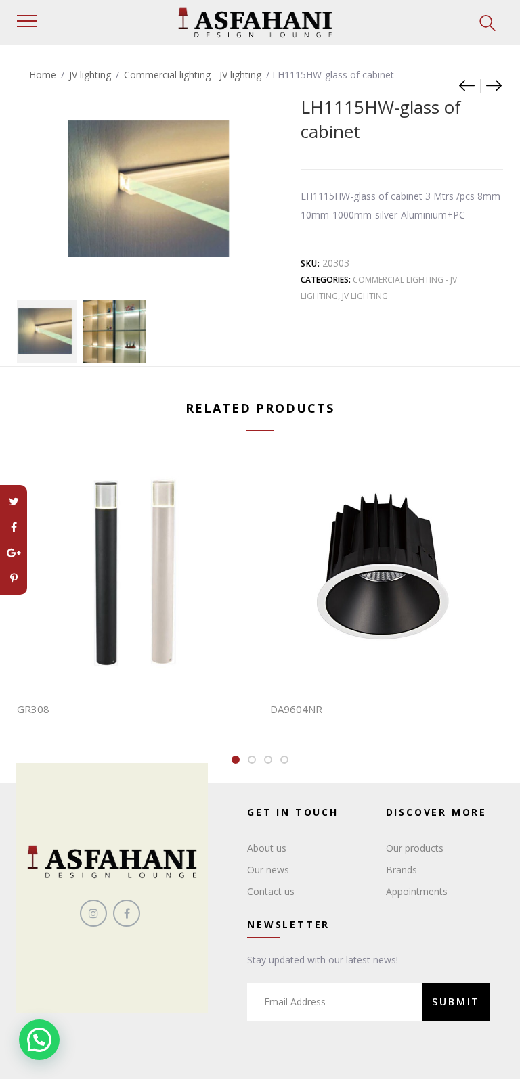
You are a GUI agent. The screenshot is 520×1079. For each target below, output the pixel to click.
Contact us (271, 891)
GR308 (33, 709)
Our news (268, 869)
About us (266, 848)
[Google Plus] (13, 553)
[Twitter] (13, 501)
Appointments (417, 891)
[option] (45, 331)
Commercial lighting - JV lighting (192, 74)
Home (42, 74)
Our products (414, 848)
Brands (401, 869)
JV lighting (90, 74)
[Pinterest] (13, 578)
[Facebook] (13, 527)
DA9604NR (296, 709)
